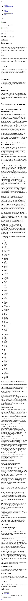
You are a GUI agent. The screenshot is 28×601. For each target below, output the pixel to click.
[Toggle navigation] (1, 1)
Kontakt (5, 7)
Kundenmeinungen (8, 6)
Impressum (6, 592)
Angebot (6, 5)
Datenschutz (6, 593)
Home (5, 3)
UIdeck (9, 597)
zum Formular (4, 39)
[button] (1, 599)
